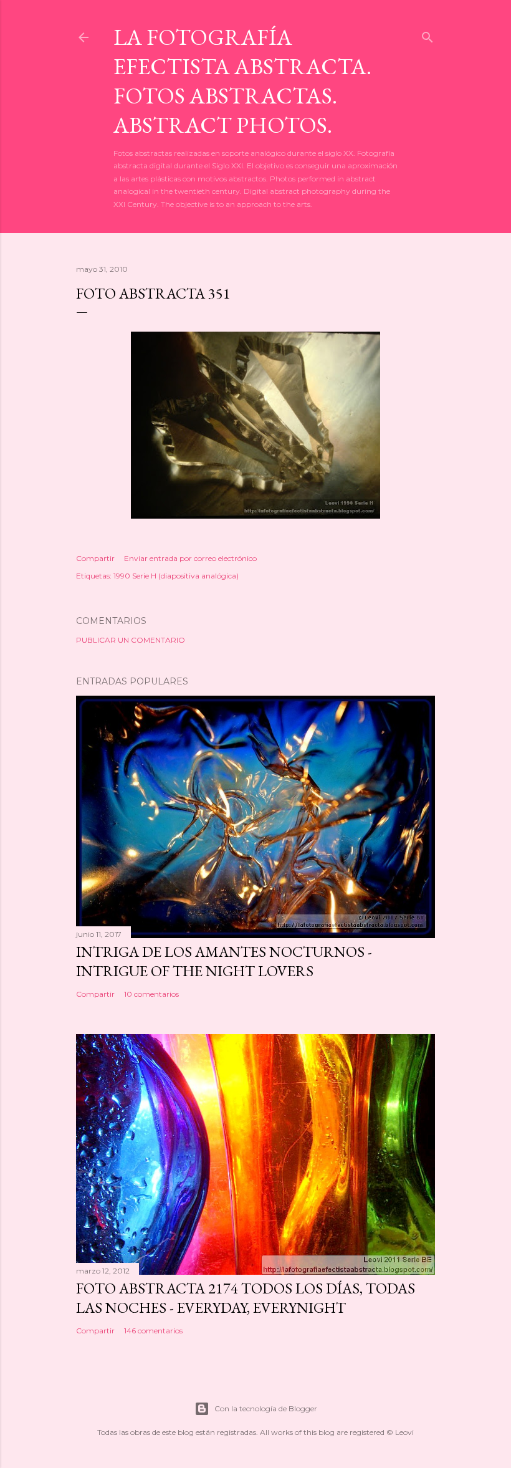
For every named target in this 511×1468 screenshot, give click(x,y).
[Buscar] (427, 34)
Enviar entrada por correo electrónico (190, 558)
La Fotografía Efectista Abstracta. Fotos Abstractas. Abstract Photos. (242, 81)
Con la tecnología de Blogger (265, 1408)
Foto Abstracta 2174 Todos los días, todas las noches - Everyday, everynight (245, 1298)
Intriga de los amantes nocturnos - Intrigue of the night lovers (224, 961)
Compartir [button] (95, 558)
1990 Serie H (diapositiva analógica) (176, 575)
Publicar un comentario (130, 640)
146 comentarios (153, 1330)
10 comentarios (151, 994)
